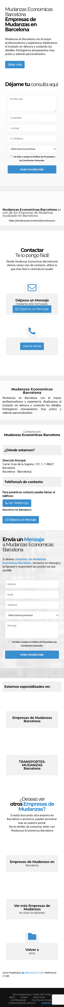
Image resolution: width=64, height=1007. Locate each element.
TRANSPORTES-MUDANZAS (32, 757)
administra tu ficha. (34, 972)
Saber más (15, 64)
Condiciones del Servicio (22, 1003)
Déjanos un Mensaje (33, 309)
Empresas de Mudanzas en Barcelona (32, 857)
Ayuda (24, 997)
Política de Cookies (42, 1000)
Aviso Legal (39, 997)
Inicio (12, 997)
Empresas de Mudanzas (32, 713)
